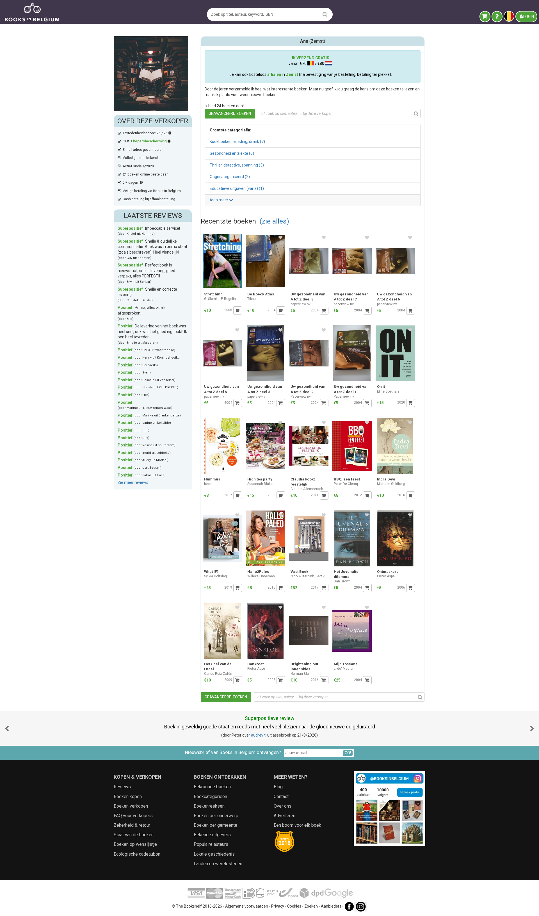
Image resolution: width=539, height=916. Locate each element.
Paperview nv (301, 396)
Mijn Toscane (346, 664)
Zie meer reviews (133, 482)
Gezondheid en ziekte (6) (232, 153)
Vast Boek (299, 571)
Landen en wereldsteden (218, 863)
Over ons (282, 806)
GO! (348, 753)
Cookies (294, 906)
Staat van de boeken (134, 834)
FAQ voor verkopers (133, 815)
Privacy (277, 906)
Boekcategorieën (210, 796)
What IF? (211, 571)
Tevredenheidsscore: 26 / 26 (145, 133)
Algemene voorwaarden (246, 906)
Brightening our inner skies (305, 666)
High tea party (259, 479)
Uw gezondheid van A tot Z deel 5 (221, 389)
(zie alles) (274, 221)
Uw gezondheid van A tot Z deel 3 (264, 389)
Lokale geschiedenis (214, 854)
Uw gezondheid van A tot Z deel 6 (394, 296)
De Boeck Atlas (260, 294)
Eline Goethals (388, 391)
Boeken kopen (128, 796)
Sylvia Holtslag (215, 576)
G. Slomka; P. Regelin (220, 299)
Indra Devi (386, 479)
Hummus (212, 479)
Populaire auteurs (211, 844)
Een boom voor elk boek (297, 825)
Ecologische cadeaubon (137, 854)
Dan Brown (342, 581)
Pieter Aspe (386, 576)
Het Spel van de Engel (218, 666)
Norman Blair (301, 674)
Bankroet (255, 664)
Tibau (251, 299)
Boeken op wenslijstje (135, 844)
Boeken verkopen (131, 806)
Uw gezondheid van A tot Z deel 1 (351, 389)
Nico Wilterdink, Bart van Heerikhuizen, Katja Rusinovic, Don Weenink (309, 576)
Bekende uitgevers (212, 834)
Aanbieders (331, 906)
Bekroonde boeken (212, 786)
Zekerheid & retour (132, 825)
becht (208, 484)
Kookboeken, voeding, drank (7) (237, 141)
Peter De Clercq (346, 484)
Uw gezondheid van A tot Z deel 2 (308, 389)
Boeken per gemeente (215, 825)
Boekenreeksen (209, 806)
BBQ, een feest (347, 479)
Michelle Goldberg (391, 484)
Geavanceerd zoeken (230, 113)
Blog (278, 786)
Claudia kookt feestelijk (303, 481)
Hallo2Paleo (258, 571)
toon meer (219, 200)
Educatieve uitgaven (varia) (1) (237, 188)
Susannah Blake (260, 484)
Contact (281, 796)
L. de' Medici (343, 669)
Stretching (213, 294)
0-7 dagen (131, 182)
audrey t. (258, 735)
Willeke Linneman (261, 576)
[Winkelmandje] (484, 16)
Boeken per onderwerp (216, 815)
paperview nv (300, 304)
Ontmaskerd (388, 571)
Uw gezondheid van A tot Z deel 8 (308, 296)
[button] (7, 728)
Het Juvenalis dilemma (346, 574)
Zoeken (311, 906)
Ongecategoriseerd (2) (230, 176)
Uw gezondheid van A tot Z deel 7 (351, 296)
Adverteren (284, 815)
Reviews (122, 786)
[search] (325, 14)
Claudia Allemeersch (307, 489)
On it (381, 386)
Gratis (145, 141)
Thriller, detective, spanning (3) (237, 165)
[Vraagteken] (497, 16)
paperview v (256, 396)
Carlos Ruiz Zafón (218, 674)
